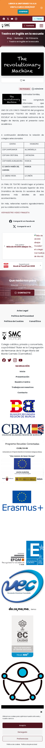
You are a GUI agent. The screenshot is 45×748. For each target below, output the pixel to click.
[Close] (41, 8)
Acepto (22, 725)
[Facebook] (4, 19)
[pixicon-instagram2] (15, 360)
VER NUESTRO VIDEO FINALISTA (15, 212)
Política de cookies (13, 744)
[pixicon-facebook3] (4, 360)
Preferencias (22, 738)
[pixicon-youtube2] (20, 360)
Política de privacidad (29, 744)
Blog (9, 38)
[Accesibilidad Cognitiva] (22, 681)
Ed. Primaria (32, 38)
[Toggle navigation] (41, 26)
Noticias (19, 38)
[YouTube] (12, 19)
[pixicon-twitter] (9, 360)
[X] (8, 19)
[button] (41, 711)
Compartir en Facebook (24, 221)
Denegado (22, 732)
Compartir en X (24, 226)
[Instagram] (16, 19)
